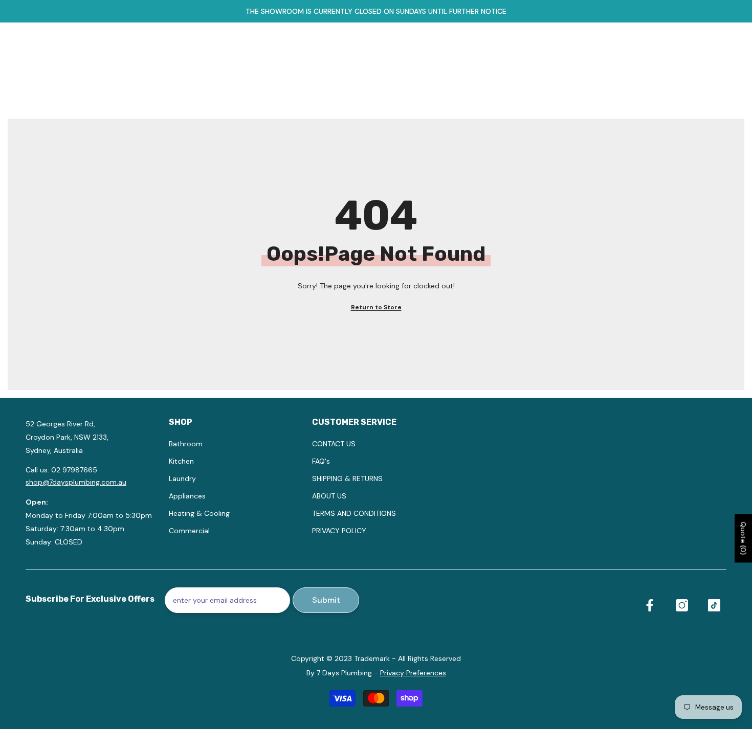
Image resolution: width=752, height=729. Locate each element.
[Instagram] (682, 605)
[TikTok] (714, 605)
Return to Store (376, 307)
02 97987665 (74, 469)
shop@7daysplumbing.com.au (76, 482)
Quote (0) (743, 538)
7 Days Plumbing (344, 672)
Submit (326, 600)
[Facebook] (649, 605)
